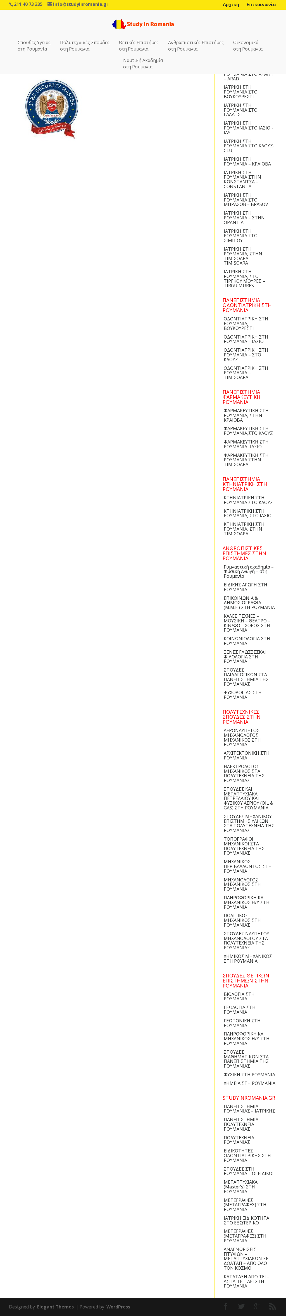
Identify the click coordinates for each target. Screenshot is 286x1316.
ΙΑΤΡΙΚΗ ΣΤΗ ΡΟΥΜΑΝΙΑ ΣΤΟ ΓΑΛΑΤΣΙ (241, 110)
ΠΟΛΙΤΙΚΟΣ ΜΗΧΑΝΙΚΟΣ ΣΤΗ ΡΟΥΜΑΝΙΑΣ (242, 920)
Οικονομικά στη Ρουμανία (248, 45)
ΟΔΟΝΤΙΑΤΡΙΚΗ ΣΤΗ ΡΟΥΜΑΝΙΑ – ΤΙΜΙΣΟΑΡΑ (246, 373)
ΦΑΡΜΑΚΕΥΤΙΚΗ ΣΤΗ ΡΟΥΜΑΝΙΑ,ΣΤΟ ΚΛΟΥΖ (248, 430)
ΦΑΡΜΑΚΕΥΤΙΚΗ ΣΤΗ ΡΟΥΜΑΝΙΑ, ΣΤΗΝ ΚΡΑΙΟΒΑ (246, 415)
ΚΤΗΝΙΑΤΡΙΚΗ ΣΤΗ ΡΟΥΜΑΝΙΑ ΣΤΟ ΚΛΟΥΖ (248, 500)
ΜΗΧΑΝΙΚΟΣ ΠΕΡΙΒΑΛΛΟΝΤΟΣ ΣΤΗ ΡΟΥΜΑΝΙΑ (248, 866)
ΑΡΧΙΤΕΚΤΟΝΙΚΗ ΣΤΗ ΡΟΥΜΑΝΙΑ (247, 755)
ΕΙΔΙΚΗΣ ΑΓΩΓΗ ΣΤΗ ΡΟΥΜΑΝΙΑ (245, 587)
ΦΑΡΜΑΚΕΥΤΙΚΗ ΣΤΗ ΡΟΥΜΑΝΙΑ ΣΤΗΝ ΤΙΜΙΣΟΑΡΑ (246, 460)
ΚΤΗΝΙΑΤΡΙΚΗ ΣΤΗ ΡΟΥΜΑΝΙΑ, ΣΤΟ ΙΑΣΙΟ (247, 513)
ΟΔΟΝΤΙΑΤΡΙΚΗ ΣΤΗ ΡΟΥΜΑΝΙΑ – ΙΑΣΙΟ (246, 339)
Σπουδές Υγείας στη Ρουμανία (34, 45)
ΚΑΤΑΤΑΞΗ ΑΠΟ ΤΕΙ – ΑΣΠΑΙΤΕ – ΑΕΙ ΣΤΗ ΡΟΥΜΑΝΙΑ (247, 1281)
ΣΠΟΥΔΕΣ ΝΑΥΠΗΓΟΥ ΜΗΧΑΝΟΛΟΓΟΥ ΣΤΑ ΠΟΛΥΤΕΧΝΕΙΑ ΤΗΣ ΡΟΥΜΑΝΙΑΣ (246, 941)
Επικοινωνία (261, 5)
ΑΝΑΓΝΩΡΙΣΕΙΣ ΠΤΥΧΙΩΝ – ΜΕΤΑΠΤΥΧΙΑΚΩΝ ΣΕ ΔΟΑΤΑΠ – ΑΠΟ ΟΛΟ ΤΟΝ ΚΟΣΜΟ (246, 1258)
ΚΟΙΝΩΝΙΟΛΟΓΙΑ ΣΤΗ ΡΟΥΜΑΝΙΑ (247, 641)
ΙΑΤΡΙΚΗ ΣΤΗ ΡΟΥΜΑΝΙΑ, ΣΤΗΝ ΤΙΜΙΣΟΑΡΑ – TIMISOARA (243, 256)
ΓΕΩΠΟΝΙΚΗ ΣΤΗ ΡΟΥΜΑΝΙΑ (242, 1023)
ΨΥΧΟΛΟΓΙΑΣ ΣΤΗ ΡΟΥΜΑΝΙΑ (243, 694)
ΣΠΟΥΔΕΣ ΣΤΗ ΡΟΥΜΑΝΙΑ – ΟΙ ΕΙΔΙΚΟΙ (249, 1171)
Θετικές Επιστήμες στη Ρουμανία (139, 45)
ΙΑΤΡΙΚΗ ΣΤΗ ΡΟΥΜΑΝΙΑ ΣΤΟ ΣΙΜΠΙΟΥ (241, 236)
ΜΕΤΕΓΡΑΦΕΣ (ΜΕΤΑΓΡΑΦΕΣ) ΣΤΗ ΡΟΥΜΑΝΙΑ (245, 1205)
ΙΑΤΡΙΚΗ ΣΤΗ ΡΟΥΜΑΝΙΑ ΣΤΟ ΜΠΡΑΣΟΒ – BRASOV (246, 200)
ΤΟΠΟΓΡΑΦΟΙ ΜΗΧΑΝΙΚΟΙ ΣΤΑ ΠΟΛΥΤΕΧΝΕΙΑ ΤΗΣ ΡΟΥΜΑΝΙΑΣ (244, 846)
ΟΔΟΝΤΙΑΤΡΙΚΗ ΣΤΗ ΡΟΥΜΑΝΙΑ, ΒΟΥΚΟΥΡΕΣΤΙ (246, 323)
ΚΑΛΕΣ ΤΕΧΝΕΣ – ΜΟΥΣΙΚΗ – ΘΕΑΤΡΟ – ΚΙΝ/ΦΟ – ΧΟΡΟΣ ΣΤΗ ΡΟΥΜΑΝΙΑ (247, 623)
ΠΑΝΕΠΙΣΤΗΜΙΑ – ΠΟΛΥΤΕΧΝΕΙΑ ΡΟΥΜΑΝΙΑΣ (243, 1124)
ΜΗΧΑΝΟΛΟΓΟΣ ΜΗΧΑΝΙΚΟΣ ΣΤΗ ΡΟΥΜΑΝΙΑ (242, 884)
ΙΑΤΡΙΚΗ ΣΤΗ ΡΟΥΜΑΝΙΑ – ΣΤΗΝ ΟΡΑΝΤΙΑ (244, 218)
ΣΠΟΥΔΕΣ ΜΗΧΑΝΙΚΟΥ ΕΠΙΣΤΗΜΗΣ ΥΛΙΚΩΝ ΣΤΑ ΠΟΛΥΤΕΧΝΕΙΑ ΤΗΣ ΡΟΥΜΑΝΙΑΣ (249, 823)
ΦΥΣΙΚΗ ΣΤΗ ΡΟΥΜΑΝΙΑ (249, 1075)
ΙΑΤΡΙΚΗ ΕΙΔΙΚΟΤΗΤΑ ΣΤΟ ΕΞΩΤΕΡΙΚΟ (246, 1220)
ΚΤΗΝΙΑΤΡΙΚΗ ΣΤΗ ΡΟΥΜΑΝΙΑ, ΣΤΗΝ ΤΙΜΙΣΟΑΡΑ (244, 529)
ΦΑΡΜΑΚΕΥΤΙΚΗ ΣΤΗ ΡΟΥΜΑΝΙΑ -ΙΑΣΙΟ (246, 444)
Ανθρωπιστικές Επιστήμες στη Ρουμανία (196, 45)
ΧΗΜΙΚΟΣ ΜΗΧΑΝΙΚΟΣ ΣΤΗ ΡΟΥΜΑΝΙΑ (248, 958)
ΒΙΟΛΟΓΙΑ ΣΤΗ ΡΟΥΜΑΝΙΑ (239, 996)
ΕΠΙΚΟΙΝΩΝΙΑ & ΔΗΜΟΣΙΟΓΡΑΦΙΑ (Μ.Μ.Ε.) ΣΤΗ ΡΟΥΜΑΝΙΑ (249, 603)
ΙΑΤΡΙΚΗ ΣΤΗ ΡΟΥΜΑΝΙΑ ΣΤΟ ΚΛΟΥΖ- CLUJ (249, 146)
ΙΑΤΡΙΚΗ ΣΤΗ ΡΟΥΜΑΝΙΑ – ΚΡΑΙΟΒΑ (247, 161)
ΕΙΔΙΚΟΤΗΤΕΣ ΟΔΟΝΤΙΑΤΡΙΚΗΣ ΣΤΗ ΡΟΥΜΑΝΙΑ (247, 1155)
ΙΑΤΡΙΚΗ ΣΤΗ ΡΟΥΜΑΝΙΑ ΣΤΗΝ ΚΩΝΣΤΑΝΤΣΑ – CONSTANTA (242, 179)
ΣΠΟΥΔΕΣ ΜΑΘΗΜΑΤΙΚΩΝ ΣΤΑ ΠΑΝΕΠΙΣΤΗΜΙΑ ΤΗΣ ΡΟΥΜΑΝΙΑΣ (246, 1059)
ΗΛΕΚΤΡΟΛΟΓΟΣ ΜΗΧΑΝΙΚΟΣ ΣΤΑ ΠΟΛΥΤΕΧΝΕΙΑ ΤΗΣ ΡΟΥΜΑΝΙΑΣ (244, 773)
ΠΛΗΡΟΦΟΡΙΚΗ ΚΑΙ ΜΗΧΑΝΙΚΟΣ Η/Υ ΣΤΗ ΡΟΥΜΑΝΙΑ (247, 902)
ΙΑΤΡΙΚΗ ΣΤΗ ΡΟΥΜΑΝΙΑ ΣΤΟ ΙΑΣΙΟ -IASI (248, 128)
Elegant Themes (55, 1307)
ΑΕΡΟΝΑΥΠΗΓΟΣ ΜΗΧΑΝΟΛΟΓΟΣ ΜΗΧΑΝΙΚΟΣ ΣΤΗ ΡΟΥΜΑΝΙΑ (242, 737)
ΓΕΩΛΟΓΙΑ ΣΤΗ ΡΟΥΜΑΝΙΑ (240, 1009)
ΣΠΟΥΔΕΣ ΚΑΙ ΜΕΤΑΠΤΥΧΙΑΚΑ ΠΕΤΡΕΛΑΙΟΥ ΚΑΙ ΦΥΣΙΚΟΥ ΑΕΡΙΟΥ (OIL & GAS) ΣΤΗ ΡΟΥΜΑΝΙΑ (248, 798)
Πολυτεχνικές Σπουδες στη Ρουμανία (84, 45)
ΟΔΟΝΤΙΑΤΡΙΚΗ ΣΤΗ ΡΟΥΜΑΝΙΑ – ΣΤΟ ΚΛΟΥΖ (246, 355)
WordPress (118, 1307)
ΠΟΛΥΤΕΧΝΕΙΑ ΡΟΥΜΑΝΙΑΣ (239, 1140)
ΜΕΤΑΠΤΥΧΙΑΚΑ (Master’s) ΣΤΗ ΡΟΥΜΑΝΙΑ (241, 1187)
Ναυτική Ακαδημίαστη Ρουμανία (143, 63)
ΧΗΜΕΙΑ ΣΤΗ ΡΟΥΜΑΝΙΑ (249, 1083)
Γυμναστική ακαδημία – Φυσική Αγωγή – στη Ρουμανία (249, 571)
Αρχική (231, 5)
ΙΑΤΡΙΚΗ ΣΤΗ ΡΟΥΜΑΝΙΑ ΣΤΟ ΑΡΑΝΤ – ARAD (249, 74)
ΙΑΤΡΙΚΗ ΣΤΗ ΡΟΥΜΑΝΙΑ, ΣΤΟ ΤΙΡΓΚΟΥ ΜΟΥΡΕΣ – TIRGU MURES (244, 279)
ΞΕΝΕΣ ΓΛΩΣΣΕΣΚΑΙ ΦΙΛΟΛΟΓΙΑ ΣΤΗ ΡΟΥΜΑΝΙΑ (245, 657)
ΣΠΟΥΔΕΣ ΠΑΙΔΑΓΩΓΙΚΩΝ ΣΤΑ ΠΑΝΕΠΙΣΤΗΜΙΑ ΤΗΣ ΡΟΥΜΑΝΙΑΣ (246, 677)
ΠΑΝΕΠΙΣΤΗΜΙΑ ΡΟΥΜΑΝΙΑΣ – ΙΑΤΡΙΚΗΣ (249, 1108)
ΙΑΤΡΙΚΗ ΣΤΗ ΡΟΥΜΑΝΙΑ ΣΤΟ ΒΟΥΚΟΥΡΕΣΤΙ (241, 92)
